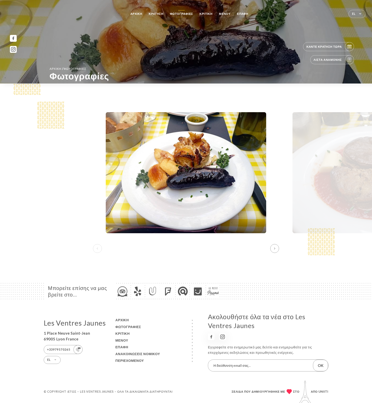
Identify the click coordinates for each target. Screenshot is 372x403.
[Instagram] (13, 49)
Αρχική (136, 13)
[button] (274, 248)
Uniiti (323, 391)
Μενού (224, 13)
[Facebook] (13, 38)
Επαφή (242, 13)
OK (320, 365)
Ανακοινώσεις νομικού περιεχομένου (137, 357)
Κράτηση (156, 13)
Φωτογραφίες (181, 13)
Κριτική (206, 13)
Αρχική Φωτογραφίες (68, 68)
